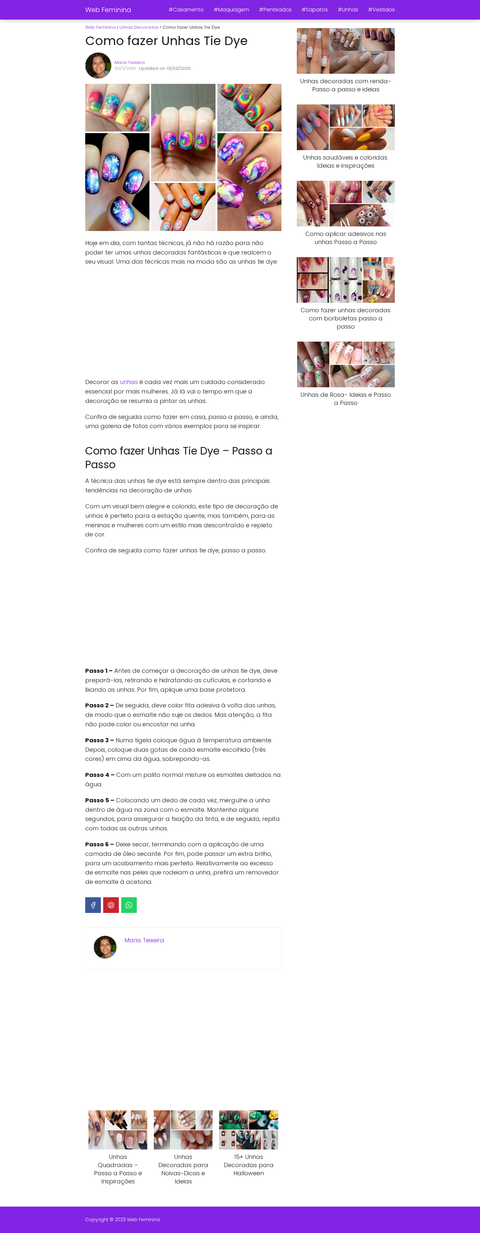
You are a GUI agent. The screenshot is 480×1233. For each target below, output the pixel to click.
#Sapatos (314, 9)
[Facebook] (93, 905)
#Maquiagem (231, 9)
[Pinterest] (111, 905)
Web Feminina (108, 9)
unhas (129, 382)
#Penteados (275, 9)
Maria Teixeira (130, 62)
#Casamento (186, 9)
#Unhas (348, 9)
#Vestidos (381, 9)
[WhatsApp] (129, 905)
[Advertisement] (183, 322)
